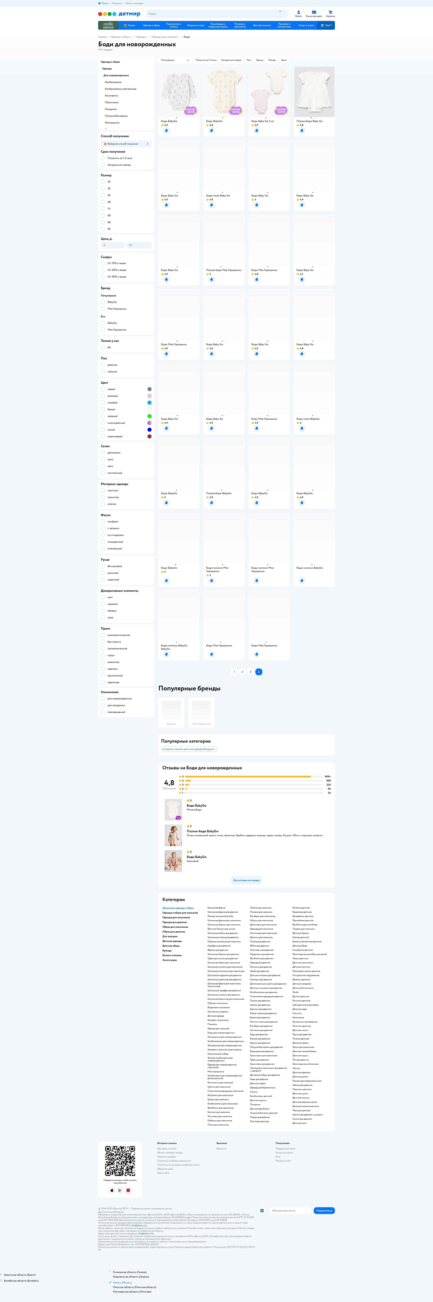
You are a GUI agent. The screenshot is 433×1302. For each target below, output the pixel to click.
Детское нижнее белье (304, 1051)
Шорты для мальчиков (261, 920)
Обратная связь (165, 1168)
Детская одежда (216, 1016)
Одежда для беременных (262, 1087)
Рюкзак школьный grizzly (220, 916)
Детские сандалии (301, 983)
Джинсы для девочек (260, 1009)
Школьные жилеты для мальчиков (225, 967)
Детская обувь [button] (171, 945)
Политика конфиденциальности (174, 1160)
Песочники (111, 102)
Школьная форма (216, 907)
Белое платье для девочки (263, 1013)
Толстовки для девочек (262, 950)
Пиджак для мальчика (303, 929)
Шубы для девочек (259, 971)
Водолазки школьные (219, 1007)
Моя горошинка (216, 1071)
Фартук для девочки (218, 950)
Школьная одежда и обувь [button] (178, 908)
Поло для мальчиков (218, 1124)
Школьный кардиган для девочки (225, 975)
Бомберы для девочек (261, 1026)
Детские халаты (300, 1043)
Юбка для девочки (259, 945)
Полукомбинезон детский (264, 1113)
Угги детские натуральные (305, 975)
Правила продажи (166, 1156)
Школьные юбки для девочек (223, 933)
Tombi (295, 992)
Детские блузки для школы (221, 929)
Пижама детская (300, 1038)
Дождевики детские (302, 916)
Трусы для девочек (302, 1034)
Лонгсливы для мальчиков (263, 933)
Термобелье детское (303, 920)
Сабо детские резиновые (305, 1005)
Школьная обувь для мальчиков (224, 962)
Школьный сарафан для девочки (224, 990)
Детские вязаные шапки (304, 1102)
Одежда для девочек (260, 962)
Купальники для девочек (305, 1021)
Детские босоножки (303, 988)
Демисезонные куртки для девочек (268, 983)
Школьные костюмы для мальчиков (226, 971)
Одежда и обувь (120, 37)
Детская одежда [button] (172, 941)
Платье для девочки (260, 941)
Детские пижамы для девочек (265, 975)
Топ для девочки (300, 1059)
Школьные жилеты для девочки (224, 994)
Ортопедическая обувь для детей (309, 954)
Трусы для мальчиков (303, 1047)
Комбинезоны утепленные (120, 89)
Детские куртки (258, 1100)
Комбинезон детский (261, 1096)
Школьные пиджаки (218, 1011)
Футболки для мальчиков (221, 1108)
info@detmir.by (139, 1225)
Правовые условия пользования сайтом (151, 1208)
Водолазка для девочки (262, 1051)
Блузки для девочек (260, 1038)
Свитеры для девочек (261, 979)
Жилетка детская (301, 907)
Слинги (254, 1092)
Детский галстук (301, 1097)
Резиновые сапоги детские (306, 971)
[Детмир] (119, 14)
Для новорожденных (116, 75)
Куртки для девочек (260, 1043)
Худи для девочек (259, 1034)
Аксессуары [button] (169, 960)
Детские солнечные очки (305, 1106)
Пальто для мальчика (260, 907)
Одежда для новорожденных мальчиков (222, 1066)
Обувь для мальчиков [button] (175, 927)
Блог (278, 1156)
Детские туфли (258, 1083)
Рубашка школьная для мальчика (224, 941)
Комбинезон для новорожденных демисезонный (225, 1077)
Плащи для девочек (260, 1117)
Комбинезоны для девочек (264, 992)
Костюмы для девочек (261, 1030)
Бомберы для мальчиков (262, 916)
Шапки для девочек (302, 1085)
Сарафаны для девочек (219, 945)
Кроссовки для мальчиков (263, 1055)
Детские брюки (300, 933)
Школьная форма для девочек (223, 912)
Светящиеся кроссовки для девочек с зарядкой (268, 1069)
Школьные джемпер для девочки (225, 979)
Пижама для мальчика (261, 912)
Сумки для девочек (302, 1119)
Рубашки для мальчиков (220, 1120)
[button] (326, 25)
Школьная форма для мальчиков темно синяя (224, 985)
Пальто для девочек (260, 1000)
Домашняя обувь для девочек (265, 1075)
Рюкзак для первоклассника (306, 1081)
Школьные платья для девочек (223, 937)
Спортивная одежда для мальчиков (225, 1091)
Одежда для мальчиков (261, 929)
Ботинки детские (301, 1000)
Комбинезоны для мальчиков (223, 1103)
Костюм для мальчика (219, 1112)
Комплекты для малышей (220, 1082)
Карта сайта (163, 1172)
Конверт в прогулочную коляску (225, 1049)
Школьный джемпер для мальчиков (226, 999)
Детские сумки (300, 1093)
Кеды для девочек (259, 1079)
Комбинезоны (113, 82)
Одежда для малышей (164, 37)
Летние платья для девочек (264, 1021)
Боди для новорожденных (221, 1032)
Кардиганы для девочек (262, 954)
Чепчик (296, 1068)
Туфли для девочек (259, 1059)
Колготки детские (301, 1026)
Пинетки (212, 1024)
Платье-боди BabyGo (202, 831)
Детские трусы (300, 1055)
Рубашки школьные (218, 1003)
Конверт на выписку (218, 1020)
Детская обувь (299, 945)
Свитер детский (300, 937)
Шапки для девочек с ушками (307, 1114)
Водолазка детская (302, 912)
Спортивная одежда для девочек (266, 996)
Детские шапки (300, 1076)
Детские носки (300, 1030)
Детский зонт (299, 1123)
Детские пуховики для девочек (266, 988)
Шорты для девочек (260, 1005)
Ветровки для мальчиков (220, 1095)
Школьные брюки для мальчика (224, 924)
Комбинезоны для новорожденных (226, 1041)
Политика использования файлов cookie (178, 1164)
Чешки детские (300, 958)
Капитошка (298, 1017)
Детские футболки (259, 1108)
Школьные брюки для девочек (223, 954)
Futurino (297, 1013)
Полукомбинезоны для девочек (266, 1047)
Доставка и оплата (166, 1148)
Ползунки (255, 1104)
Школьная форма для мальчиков (224, 920)
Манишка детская (301, 1110)
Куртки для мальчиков (219, 1086)
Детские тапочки (301, 967)
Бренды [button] (167, 950)
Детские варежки (301, 1072)
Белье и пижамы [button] (172, 955)
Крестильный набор (218, 1054)
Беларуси (119, 1211)
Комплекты (111, 95)
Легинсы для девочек (261, 967)
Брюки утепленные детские (307, 941)
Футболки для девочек (262, 958)
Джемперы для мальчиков (263, 924)
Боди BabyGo (197, 805)
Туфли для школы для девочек (223, 958)
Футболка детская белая (304, 924)
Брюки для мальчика (218, 1099)
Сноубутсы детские (302, 950)
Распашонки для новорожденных (225, 1037)
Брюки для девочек (260, 1017)
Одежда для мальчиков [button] (176, 917)
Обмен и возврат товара (170, 1152)
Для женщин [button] (170, 936)
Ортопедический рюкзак (305, 1064)
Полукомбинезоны (116, 116)
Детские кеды (299, 1009)
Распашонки (112, 122)
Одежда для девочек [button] (174, 922)
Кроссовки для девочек (262, 1064)
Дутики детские (300, 996)
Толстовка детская (259, 1121)
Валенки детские (301, 979)
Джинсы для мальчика (261, 937)
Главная (102, 37)
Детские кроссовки (302, 962)
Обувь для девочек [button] (173, 931)
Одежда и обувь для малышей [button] (180, 912)
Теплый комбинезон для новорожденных (220, 1059)
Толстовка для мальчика (220, 1116)
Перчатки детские (301, 1089)
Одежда (140, 37)
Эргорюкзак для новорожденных (225, 1045)
